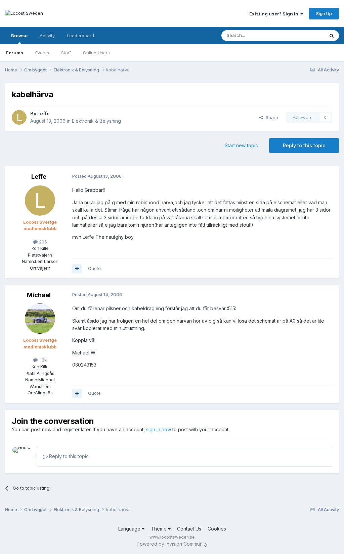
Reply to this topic (304, 145)
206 (42, 241)
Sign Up (324, 13)
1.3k (42, 360)
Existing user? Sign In (274, 13)
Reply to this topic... (70, 456)
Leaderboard (80, 35)
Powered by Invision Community (172, 544)
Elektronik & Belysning (96, 121)
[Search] (331, 35)
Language (130, 529)
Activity (47, 35)
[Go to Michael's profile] (40, 318)
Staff (66, 52)
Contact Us (189, 529)
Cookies (217, 529)
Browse (19, 35)
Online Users (96, 52)
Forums (14, 52)
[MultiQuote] (77, 268)
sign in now (158, 429)
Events (42, 52)
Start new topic (241, 145)
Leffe (43, 113)
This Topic (304, 35)
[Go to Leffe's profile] (19, 117)
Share (270, 117)
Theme (159, 529)
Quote (94, 268)
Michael (39, 294)
